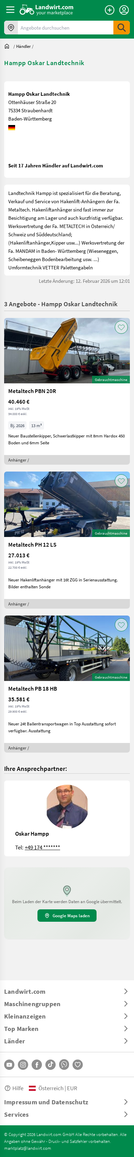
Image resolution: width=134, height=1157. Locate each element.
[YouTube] (9, 1065)
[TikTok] (50, 1065)
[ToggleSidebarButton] (10, 9)
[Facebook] (37, 1065)
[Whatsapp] (64, 1064)
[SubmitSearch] (121, 27)
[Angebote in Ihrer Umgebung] (11, 27)
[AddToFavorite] (121, 327)
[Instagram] (23, 1065)
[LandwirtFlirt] (77, 1065)
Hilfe (17, 1088)
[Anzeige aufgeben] (109, 10)
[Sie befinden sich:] (8, 46)
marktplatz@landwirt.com (27, 1148)
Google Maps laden (71, 915)
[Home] (46, 9)
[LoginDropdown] (124, 10)
